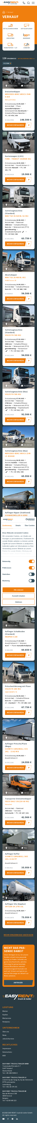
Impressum (6, 1048)
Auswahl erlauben (18, 596)
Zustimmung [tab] (7, 525)
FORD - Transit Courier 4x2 (18, 159)
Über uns (5, 1032)
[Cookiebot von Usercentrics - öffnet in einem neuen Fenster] (26, 519)
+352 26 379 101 (11, 1087)
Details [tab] (18, 525)
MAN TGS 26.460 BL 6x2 (15, 277)
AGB (4, 1055)
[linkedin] (17, 1119)
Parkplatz (6, 1022)
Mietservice (6, 1018)
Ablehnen (18, 602)
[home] (3, 12)
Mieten (5, 1011)
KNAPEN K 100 (11, 637)
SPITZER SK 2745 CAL (14, 906)
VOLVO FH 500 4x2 (13, 335)
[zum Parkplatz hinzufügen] (29, 125)
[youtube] (3, 1119)
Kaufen (5, 1015)
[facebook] (8, 1119)
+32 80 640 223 (11, 1100)
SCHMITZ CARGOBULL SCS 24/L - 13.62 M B (16, 750)
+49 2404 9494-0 (12, 1073)
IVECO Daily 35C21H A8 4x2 (17, 801)
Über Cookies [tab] (30, 525)
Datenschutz (7, 1052)
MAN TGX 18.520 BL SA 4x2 (16, 216)
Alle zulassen (18, 590)
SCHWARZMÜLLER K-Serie (16, 515)
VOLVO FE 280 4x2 (13, 689)
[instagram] (12, 1119)
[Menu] (33, 3)
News (4, 1035)
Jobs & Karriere (8, 1039)
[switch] (32, 567)
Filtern (6, 63)
